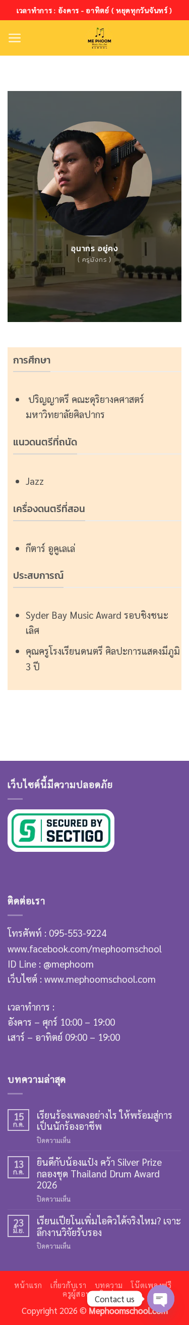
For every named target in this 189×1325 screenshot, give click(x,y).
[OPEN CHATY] (160, 1298)
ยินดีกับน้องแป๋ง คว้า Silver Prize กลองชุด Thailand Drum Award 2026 (99, 1173)
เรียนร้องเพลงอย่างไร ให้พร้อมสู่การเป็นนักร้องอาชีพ (104, 1120)
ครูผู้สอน (76, 1293)
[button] (15, 38)
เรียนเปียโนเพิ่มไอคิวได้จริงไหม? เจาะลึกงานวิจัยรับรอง (109, 1226)
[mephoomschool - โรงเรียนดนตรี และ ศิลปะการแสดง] (99, 38)
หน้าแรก (28, 1285)
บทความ (109, 1285)
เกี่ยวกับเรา (68, 1285)
